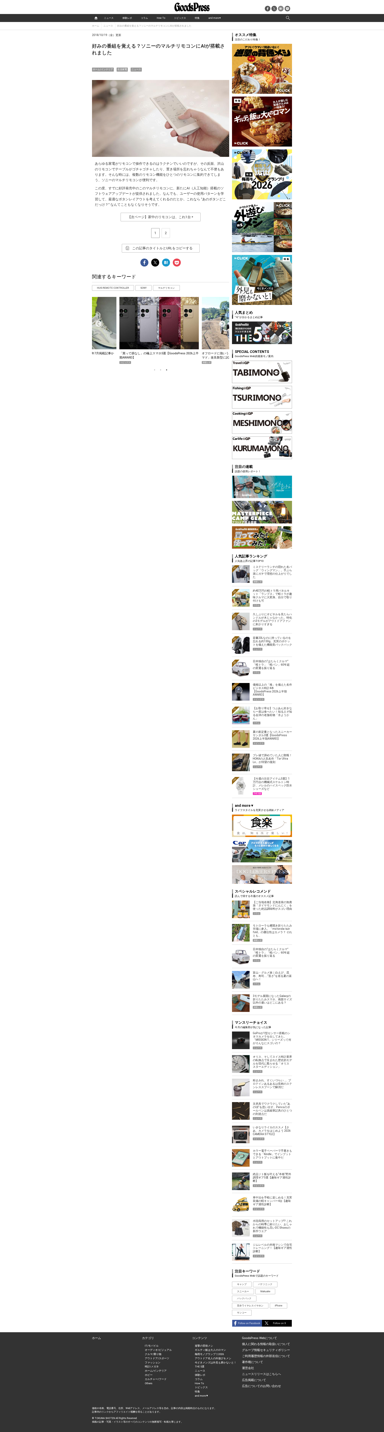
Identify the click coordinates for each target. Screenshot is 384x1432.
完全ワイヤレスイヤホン (250, 1305)
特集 (197, 18)
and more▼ (214, 18)
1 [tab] (155, 370)
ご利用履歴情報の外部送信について (266, 1356)
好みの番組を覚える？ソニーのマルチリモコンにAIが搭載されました (154, 25)
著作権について (252, 1362)
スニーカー (243, 1291)
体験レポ (127, 18)
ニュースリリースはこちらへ (261, 1374)
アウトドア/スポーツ (157, 1358)
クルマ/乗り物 (153, 1354)
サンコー (242, 1312)
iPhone (278, 1305)
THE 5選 (199, 1366)
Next (221, 323)
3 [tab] (167, 370)
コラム (144, 18)
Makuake (265, 1291)
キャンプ (242, 1284)
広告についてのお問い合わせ (261, 1386)
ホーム (95, 25)
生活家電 (122, 69)
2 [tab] (161, 370)
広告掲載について (254, 1380)
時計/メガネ (152, 1366)
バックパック (244, 1298)
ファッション (152, 1362)
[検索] (288, 18)
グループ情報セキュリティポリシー (266, 1350)
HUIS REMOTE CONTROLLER (113, 288)
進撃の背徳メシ (204, 1345)
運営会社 (248, 1368)
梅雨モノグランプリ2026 (209, 1354)
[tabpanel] (160, 330)
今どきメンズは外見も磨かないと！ (215, 1362)
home (96, 18)
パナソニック (265, 1284)
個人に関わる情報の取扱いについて (266, 1344)
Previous (97, 323)
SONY (143, 288)
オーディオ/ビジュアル (158, 1349)
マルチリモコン (166, 288)
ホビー (149, 1374)
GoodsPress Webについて (259, 1338)
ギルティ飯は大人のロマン (210, 1349)
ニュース (109, 18)
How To (161, 18)
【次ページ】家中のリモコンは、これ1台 (161, 217)
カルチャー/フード (156, 1379)
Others (148, 1383)
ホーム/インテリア (103, 69)
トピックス (180, 18)
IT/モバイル (152, 1345)
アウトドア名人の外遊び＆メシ (213, 1358)
